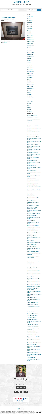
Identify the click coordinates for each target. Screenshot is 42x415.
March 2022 (29, 96)
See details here (3, 42)
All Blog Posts (30, 16)
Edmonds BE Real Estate (32, 160)
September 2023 (30, 75)
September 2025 (30, 45)
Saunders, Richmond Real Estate (33, 284)
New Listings (29, 20)
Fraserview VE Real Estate (32, 184)
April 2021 (29, 109)
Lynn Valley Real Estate (31, 235)
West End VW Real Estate (32, 344)
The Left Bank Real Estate (32, 315)
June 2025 (29, 47)
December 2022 (30, 82)
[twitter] (18, 392)
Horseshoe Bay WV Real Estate (33, 205)
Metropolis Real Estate (31, 244)
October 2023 (30, 73)
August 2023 (29, 77)
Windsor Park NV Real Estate (32, 352)
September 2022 (30, 88)
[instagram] (26, 392)
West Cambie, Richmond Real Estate (34, 342)
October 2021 (30, 101)
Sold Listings (29, 22)
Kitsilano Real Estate (31, 220)
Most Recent (29, 26)
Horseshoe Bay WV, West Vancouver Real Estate (32, 208)
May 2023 (29, 81)
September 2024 (30, 56)
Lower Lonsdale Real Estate (32, 230)
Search (39, 9)
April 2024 (29, 64)
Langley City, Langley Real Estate (33, 227)
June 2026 (29, 30)
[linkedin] (21, 392)
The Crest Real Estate (31, 310)
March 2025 (29, 50)
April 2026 (29, 33)
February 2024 (30, 67)
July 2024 (29, 58)
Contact (39, 6)
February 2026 (30, 35)
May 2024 (29, 62)
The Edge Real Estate (31, 311)
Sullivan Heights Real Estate (32, 302)
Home (3, 6)
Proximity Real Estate (31, 264)
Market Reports (24, 6)
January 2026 (29, 37)
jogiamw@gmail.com (36, 403)
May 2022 (29, 92)
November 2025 (30, 41)
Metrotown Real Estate (31, 246)
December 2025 (30, 39)
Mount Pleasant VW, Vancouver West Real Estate (33, 257)
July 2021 (29, 103)
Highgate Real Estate (31, 200)
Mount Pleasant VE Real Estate (33, 251)
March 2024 (29, 65)
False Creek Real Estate (31, 170)
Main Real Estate (30, 240)
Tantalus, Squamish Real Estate (33, 306)
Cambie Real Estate (31, 124)
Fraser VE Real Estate (31, 178)
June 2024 (29, 60)
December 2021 (30, 98)
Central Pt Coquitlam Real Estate (33, 134)
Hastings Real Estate (31, 195)
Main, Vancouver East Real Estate (33, 242)
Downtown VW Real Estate (32, 152)
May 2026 (29, 32)
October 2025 (30, 43)
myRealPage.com (21, 409)
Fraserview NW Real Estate (32, 183)
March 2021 (29, 111)
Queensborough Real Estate (32, 265)
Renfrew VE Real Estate (31, 276)
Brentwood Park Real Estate (32, 117)
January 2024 (29, 69)
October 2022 (30, 86)
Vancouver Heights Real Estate (33, 326)
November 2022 (30, 84)
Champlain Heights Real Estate (33, 136)
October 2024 (30, 54)
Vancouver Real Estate (31, 331)
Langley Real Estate (31, 229)
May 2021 (29, 107)
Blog (30, 6)
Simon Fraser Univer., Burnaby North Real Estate (33, 289)
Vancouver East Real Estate (32, 324)
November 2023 (30, 71)
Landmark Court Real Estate (32, 225)
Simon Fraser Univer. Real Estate (33, 286)
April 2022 (29, 94)
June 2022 (29, 90)
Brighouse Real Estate (31, 122)
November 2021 (30, 99)
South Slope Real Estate (32, 297)
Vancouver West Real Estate (32, 333)
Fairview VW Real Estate (31, 165)
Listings (28, 18)
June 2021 (29, 105)
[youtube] (24, 392)
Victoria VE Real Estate (31, 334)
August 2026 (29, 28)
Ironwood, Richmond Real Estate (33, 213)
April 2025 (29, 49)
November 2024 (30, 52)
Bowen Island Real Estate (32, 115)
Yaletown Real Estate (31, 357)
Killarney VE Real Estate (31, 215)
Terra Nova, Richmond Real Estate (34, 308)
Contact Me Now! (21, 387)
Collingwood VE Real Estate (32, 144)
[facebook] (15, 392)
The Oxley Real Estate (31, 317)
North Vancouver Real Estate (33, 259)
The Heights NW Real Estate (32, 313)
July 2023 (29, 79)
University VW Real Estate (32, 319)
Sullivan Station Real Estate (32, 304)
